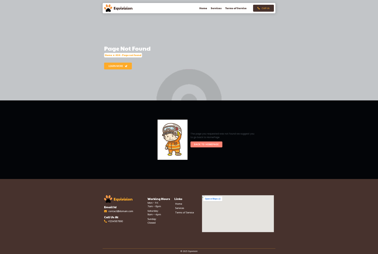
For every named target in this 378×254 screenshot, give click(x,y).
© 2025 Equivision (189, 251)
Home (108, 55)
